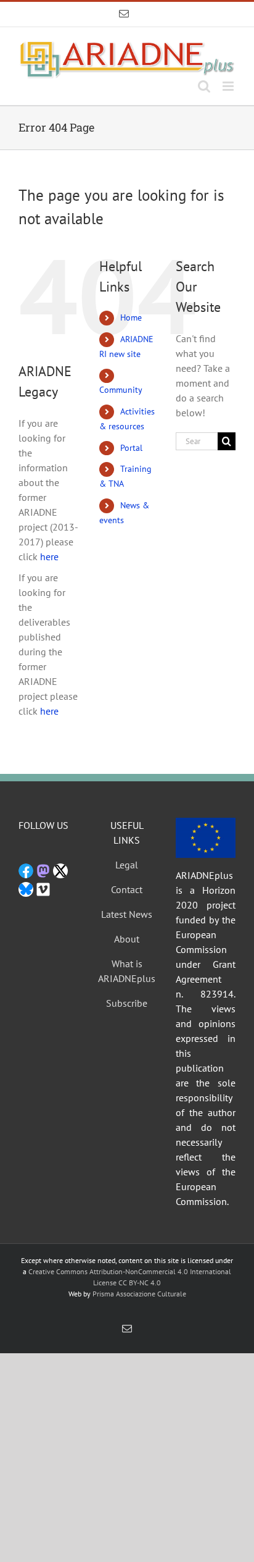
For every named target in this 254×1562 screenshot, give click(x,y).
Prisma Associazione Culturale (139, 1293)
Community (120, 389)
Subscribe (126, 1003)
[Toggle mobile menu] (229, 86)
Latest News (126, 914)
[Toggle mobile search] (204, 86)
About (126, 939)
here (49, 556)
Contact (126, 889)
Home (131, 317)
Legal (126, 865)
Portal (131, 447)
